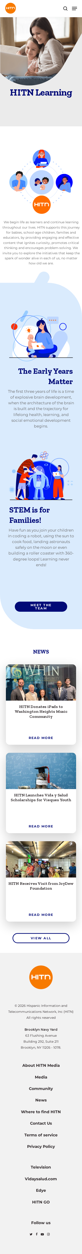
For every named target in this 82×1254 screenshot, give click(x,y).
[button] (74, 8)
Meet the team (41, 606)
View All (41, 938)
